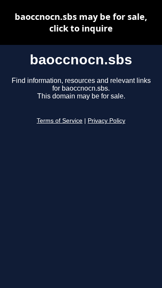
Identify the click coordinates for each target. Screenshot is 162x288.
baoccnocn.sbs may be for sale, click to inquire (81, 22)
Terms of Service (60, 120)
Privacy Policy (106, 120)
